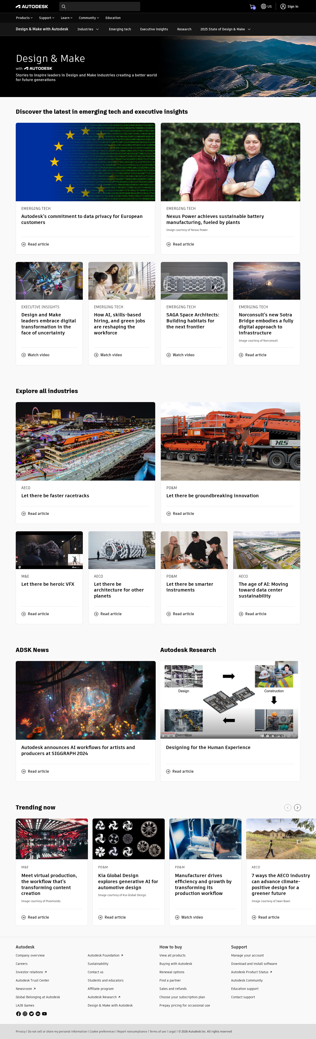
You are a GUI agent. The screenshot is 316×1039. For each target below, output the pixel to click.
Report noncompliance (132, 1031)
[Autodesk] (32, 6)
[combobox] (99, 6)
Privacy (20, 1031)
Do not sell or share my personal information (57, 1031)
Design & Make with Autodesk (42, 29)
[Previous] (287, 807)
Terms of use (158, 1031)
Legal (172, 1031)
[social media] (31, 1014)
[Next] (297, 807)
